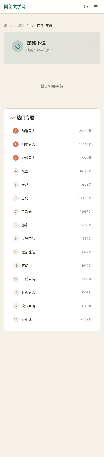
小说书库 (22, 26)
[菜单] (95, 6)
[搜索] (86, 6)
